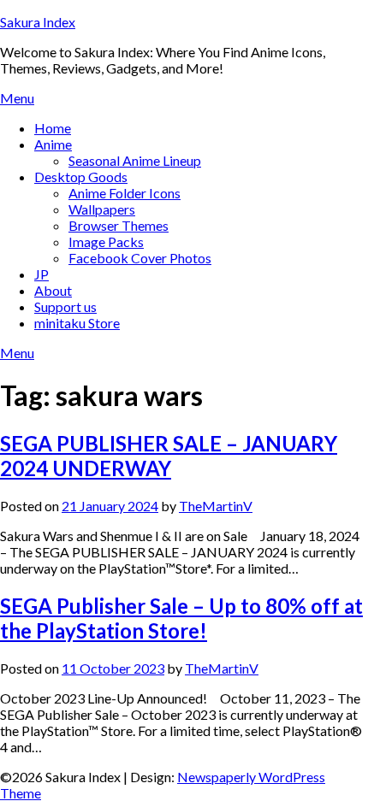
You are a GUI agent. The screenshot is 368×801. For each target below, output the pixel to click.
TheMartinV (215, 506)
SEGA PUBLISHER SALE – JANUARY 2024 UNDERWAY (168, 455)
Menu (17, 98)
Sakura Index (37, 22)
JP (41, 274)
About (53, 290)
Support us (65, 306)
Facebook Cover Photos (139, 258)
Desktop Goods (81, 176)
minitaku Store (77, 323)
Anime (53, 144)
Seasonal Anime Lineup (134, 160)
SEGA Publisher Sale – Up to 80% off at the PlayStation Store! (181, 618)
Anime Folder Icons (124, 193)
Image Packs (106, 241)
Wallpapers (101, 209)
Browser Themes (118, 225)
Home (52, 128)
